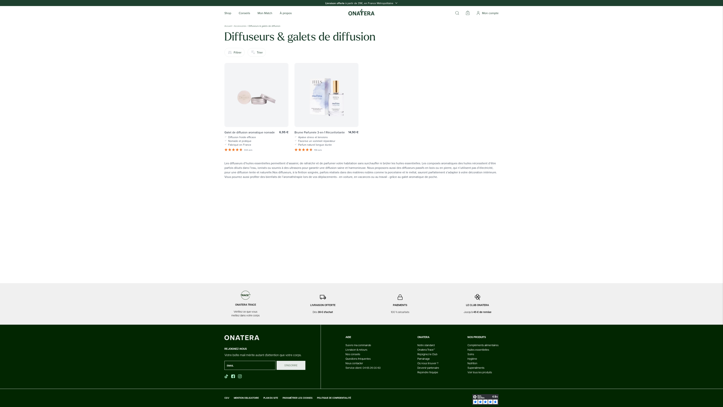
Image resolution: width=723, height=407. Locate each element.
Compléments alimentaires (483, 345)
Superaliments (476, 367)
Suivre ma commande (358, 345)
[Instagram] (240, 376)
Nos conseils (352, 354)
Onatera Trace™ (426, 349)
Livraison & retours (356, 349)
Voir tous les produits (480, 372)
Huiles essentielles (478, 349)
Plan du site (270, 397)
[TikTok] (226, 376)
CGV (226, 397)
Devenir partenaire (428, 367)
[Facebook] (233, 376)
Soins (471, 354)
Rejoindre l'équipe (427, 372)
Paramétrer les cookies (298, 397)
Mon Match (265, 13)
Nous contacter (354, 363)
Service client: (363, 367)
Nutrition (472, 363)
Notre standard (426, 345)
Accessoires (240, 26)
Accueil (228, 26)
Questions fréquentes (358, 358)
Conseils (244, 13)
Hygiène (472, 358)
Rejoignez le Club (427, 354)
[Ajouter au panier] (281, 118)
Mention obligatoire (246, 397)
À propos (286, 13)
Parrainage (423, 358)
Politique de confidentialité (334, 397)
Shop (227, 13)
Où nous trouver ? (427, 363)
